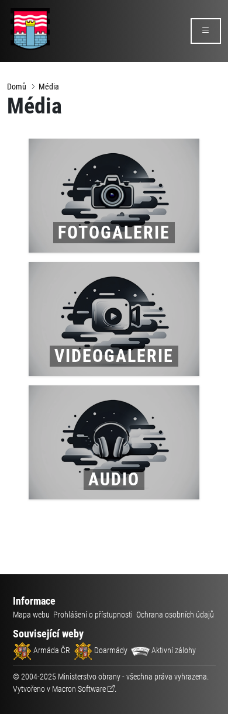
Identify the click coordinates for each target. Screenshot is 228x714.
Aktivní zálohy (173, 650)
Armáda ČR (51, 650)
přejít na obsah (31, 8)
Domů (16, 86)
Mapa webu (31, 614)
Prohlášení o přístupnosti (93, 614)
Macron (79, 689)
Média (49, 86)
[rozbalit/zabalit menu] (206, 31)
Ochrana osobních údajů (175, 614)
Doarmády (109, 650)
